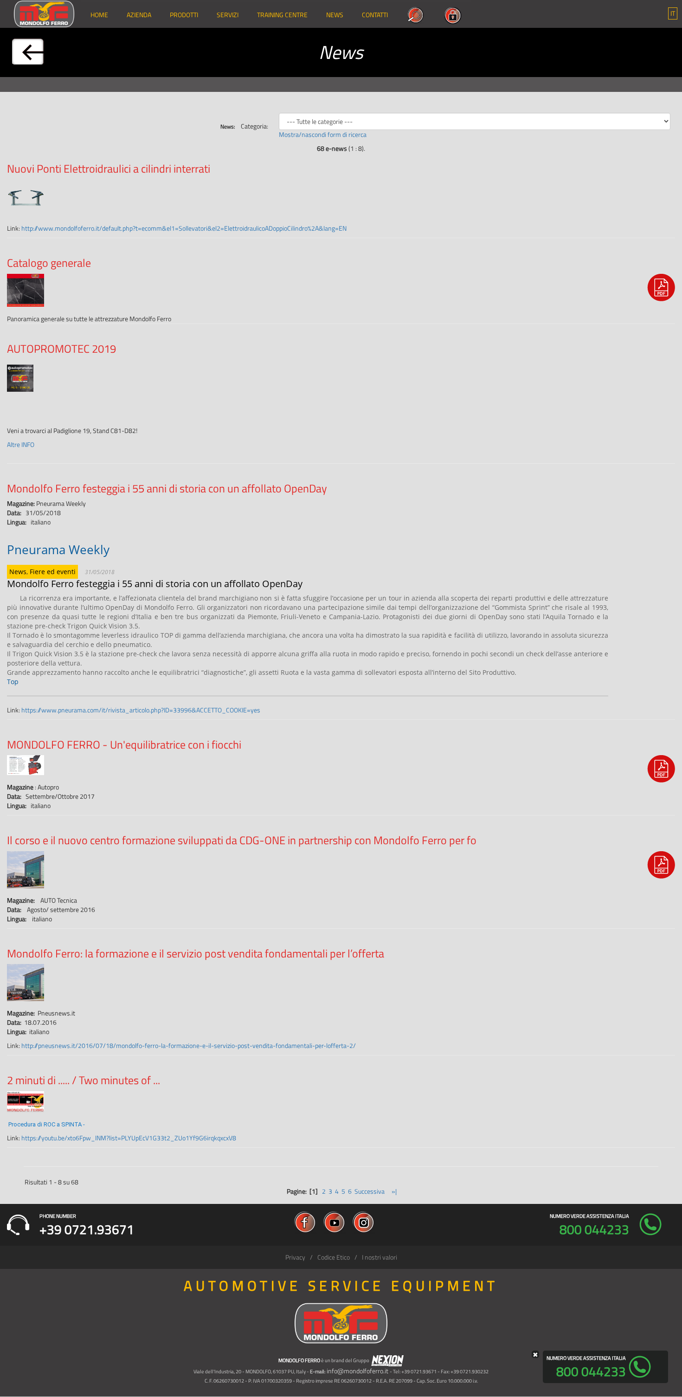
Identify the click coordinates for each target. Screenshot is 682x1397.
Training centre (282, 14)
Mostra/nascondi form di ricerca (323, 134)
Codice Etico (333, 1257)
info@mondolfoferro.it (357, 1371)
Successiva (369, 1191)
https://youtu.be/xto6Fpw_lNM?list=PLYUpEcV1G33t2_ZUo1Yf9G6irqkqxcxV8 (128, 1138)
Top (13, 681)
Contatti (375, 14)
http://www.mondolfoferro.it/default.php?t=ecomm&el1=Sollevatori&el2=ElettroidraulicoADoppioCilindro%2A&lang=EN (184, 228)
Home (99, 14)
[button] (672, 13)
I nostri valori (379, 1257)
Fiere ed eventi (53, 571)
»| (393, 1191)
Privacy (295, 1257)
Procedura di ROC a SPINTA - (47, 1124)
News (334, 14)
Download (661, 290)
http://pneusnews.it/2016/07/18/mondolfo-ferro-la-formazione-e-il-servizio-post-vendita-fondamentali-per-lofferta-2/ (188, 1045)
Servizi (227, 14)
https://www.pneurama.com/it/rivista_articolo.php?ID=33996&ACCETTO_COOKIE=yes (140, 710)
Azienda (139, 14)
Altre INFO (20, 444)
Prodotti (184, 14)
